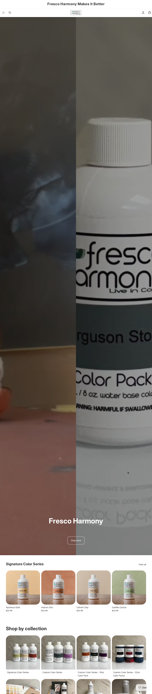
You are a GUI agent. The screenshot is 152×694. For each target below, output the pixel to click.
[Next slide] (37, 587)
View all (142, 564)
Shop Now (76, 540)
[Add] (35, 600)
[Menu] (3, 12)
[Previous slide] (9, 587)
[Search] (10, 12)
